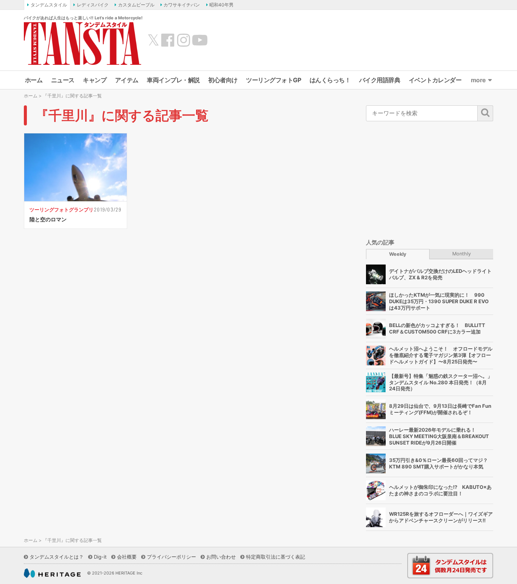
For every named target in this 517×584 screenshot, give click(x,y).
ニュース (63, 80)
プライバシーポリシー (171, 557)
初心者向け (223, 80)
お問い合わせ (221, 557)
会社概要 (127, 557)
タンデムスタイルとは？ (57, 557)
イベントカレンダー (435, 80)
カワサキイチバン (182, 5)
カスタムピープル (136, 5)
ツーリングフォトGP (273, 80)
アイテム (127, 80)
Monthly (461, 254)
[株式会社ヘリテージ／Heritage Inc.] (52, 573)
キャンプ (94, 80)
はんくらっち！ (330, 80)
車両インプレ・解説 (173, 80)
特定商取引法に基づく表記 (275, 557)
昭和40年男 (221, 5)
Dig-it (100, 557)
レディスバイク (93, 5)
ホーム (34, 80)
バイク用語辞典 (379, 80)
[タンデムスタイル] (82, 43)
